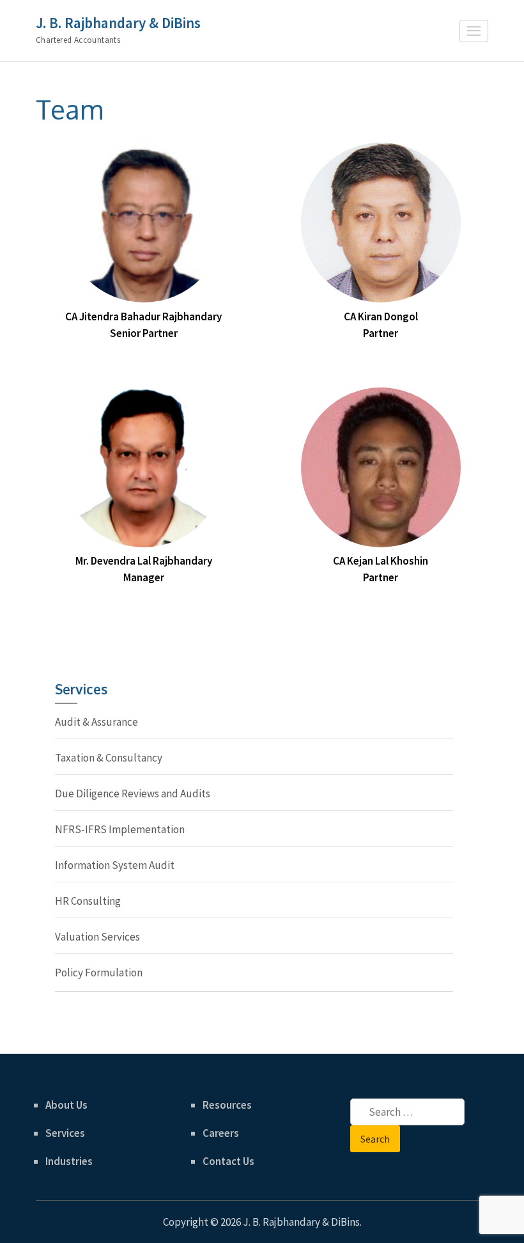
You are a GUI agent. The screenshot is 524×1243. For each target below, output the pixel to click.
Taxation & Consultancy (108, 758)
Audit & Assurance (96, 722)
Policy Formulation (99, 972)
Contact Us (228, 1161)
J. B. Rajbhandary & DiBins (118, 22)
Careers (221, 1133)
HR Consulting (88, 901)
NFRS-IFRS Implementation (120, 829)
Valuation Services (97, 937)
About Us (66, 1105)
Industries (69, 1161)
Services (65, 1133)
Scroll (438, 1216)
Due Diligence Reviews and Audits (132, 793)
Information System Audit (114, 865)
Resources (227, 1105)
